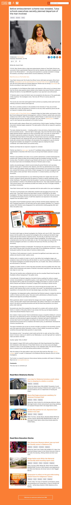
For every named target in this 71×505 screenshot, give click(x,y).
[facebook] (49, 57)
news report (25, 150)
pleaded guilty (49, 118)
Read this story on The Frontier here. (19, 76)
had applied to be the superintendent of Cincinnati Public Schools (32, 81)
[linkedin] (54, 57)
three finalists (54, 83)
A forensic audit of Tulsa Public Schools (20, 113)
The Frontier (20, 57)
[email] (57, 57)
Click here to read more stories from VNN (35, 497)
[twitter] (51, 57)
